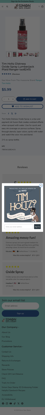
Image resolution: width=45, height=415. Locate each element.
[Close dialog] (40, 185)
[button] (22, 204)
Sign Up (37, 227)
